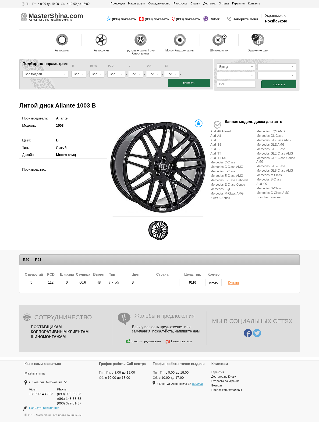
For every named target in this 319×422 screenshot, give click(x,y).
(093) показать (188, 19)
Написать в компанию (44, 408)
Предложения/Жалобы (226, 390)
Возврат (216, 385)
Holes (93, 66)
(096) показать (124, 19)
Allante (61, 118)
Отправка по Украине (225, 381)
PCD (110, 66)
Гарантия (217, 372)
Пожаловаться (181, 341)
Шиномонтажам (48, 337)
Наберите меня (245, 19)
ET (166, 66)
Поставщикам (46, 327)
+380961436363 (41, 394)
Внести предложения (146, 341)
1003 (60, 125)
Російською (276, 21)
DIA (149, 66)
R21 (38, 260)
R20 (26, 260)
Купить (233, 282)
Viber (215, 19)
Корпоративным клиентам (60, 332)
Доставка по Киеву (223, 376)
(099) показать (157, 19)
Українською (275, 16)
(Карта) (197, 384)
